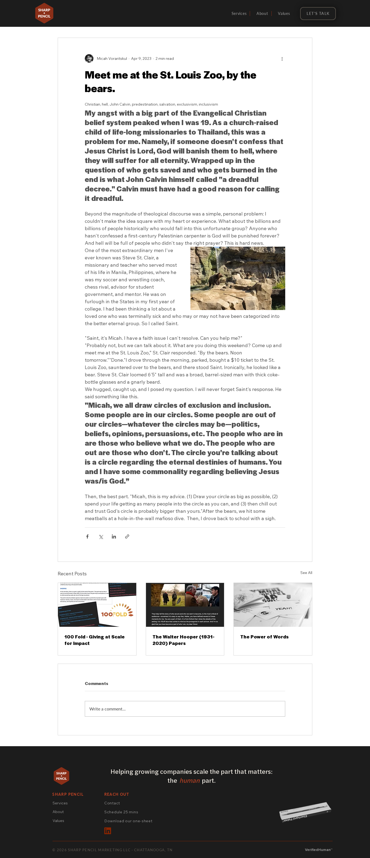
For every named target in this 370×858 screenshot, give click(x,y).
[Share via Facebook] (87, 536)
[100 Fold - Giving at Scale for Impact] (97, 605)
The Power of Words (264, 636)
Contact (112, 803)
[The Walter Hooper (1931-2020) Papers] (185, 605)
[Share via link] (127, 536)
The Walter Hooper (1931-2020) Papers (183, 639)
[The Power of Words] (273, 605)
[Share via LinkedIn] (113, 536)
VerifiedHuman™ (318, 850)
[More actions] (282, 58)
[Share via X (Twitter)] (100, 536)
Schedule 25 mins (121, 812)
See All (306, 572)
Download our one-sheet (128, 820)
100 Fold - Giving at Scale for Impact (94, 639)
